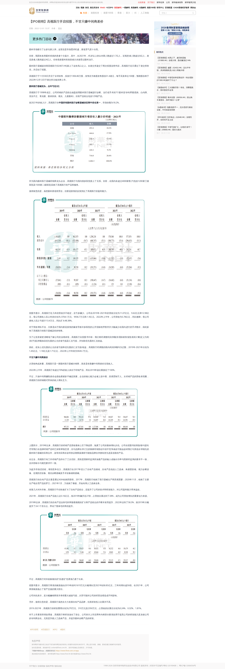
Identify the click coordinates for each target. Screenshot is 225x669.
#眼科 (62, 629)
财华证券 (160, 2)
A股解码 (142, 7)
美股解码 (134, 7)
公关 (168, 2)
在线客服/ (42, 666)
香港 (119, 13)
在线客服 (141, 2)
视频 (82, 7)
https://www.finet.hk (63, 654)
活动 (78, 7)
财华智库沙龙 (190, 2)
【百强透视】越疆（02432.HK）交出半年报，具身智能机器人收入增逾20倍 (173, 68)
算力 (128, 13)
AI (135, 13)
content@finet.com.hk (59, 647)
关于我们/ (33, 666)
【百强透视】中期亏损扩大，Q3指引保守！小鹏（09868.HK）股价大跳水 (174, 128)
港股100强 (151, 7)
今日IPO (109, 7)
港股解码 (117, 7)
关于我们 (151, 2)
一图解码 (126, 7)
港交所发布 (94, 7)
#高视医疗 (45, 629)
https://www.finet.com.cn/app (67, 651)
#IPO (55, 629)
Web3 (102, 7)
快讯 (87, 7)
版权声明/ (50, 666)
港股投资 (95, 13)
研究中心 (160, 7)
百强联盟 (168, 7)
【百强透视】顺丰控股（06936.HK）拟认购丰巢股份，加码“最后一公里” (174, 98)
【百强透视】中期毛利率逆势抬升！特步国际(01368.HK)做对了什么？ (175, 78)
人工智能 (145, 13)
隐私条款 (58, 666)
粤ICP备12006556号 (187, 665)
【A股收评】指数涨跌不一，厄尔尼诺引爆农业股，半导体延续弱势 (175, 108)
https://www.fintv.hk (84, 654)
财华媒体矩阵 (177, 2)
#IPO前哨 (34, 629)
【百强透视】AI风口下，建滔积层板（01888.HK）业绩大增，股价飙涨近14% (173, 59)
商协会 (193, 7)
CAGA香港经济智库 (181, 7)
